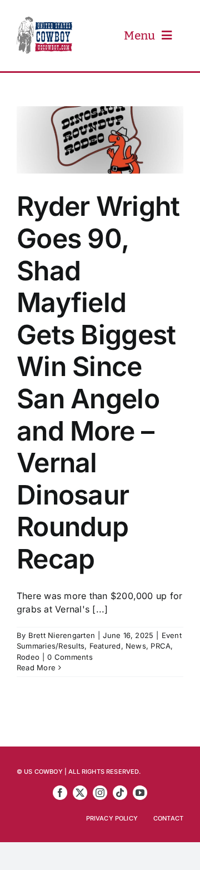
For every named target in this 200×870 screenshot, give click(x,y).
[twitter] (80, 792)
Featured (105, 645)
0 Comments (69, 656)
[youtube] (140, 792)
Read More (36, 667)
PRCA (161, 645)
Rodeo (28, 656)
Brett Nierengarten (61, 635)
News (136, 645)
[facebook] (60, 792)
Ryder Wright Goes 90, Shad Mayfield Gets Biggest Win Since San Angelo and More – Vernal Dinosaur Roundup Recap (98, 382)
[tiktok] (120, 792)
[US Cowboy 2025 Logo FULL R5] (44, 21)
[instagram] (100, 792)
